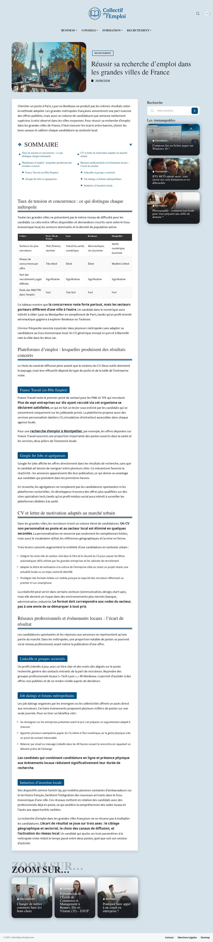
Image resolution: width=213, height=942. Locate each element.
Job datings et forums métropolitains (102, 179)
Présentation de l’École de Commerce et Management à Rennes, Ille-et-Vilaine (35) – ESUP (74, 902)
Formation (69, 888)
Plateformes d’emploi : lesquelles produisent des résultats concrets (47, 164)
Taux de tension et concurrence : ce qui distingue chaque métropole (42, 154)
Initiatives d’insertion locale (98, 185)
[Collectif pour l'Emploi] (106, 14)
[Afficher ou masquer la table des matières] (95, 145)
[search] (198, 13)
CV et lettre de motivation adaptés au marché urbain (104, 154)
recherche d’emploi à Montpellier (56, 431)
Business (111, 899)
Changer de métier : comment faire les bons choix (30, 907)
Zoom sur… (41, 869)
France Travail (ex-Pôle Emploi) (41, 172)
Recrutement (103, 53)
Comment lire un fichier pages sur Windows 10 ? (172, 146)
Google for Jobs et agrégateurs (41, 179)
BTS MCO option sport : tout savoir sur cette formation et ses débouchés (171, 179)
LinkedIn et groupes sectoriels (99, 172)
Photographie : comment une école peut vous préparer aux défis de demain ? (173, 213)
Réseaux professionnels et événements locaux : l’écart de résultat (105, 164)
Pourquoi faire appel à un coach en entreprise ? (117, 907)
